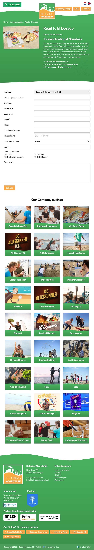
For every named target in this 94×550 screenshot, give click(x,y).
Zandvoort (59, 480)
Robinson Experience (38, 532)
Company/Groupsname (14, 97)
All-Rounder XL (79, 532)
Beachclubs (8, 500)
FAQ (76, 9)
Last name (8, 114)
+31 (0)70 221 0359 (34, 477)
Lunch (8, 154)
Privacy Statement (11, 498)
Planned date (9, 136)
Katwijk (58, 472)
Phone (6, 125)
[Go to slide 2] (23, 46)
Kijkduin (58, 475)
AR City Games (13, 537)
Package (7, 92)
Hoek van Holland (62, 470)
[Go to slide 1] (20, 46)
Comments (8, 162)
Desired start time (11, 141)
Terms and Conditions (12, 495)
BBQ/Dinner (42, 157)
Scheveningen (60, 477)
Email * (7, 119)
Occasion (8, 103)
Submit (9, 188)
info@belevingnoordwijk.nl (37, 480)
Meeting (40, 154)
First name (8, 108)
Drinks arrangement (15, 157)
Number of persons (12, 130)
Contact (86, 9)
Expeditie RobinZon (15, 532)
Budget (7, 147)
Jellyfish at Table (60, 532)
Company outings (63, 9)
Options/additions (11, 151)
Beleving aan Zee (52, 547)
